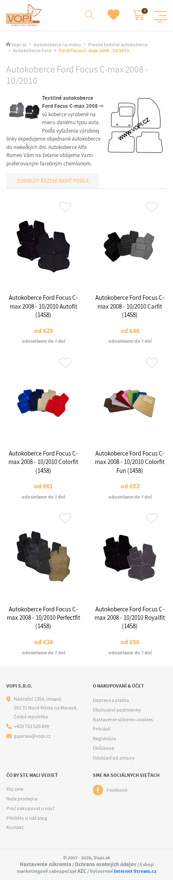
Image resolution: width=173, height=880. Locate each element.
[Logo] (25, 15)
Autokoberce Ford (32, 51)
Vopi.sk (19, 45)
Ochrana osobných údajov (105, 864)
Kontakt (15, 827)
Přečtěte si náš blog (26, 818)
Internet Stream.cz (135, 871)
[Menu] (160, 16)
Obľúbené (103, 748)
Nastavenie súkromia (45, 864)
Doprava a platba (111, 700)
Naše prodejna (21, 798)
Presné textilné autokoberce (118, 45)
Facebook (117, 790)
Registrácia (104, 738)
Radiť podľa (73, 180)
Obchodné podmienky (117, 710)
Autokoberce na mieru (57, 45)
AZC (81, 871)
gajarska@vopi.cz (32, 736)
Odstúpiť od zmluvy (114, 758)
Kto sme (15, 789)
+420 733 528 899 (31, 726)
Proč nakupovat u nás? (30, 808)
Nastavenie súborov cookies (123, 719)
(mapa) (54, 699)
